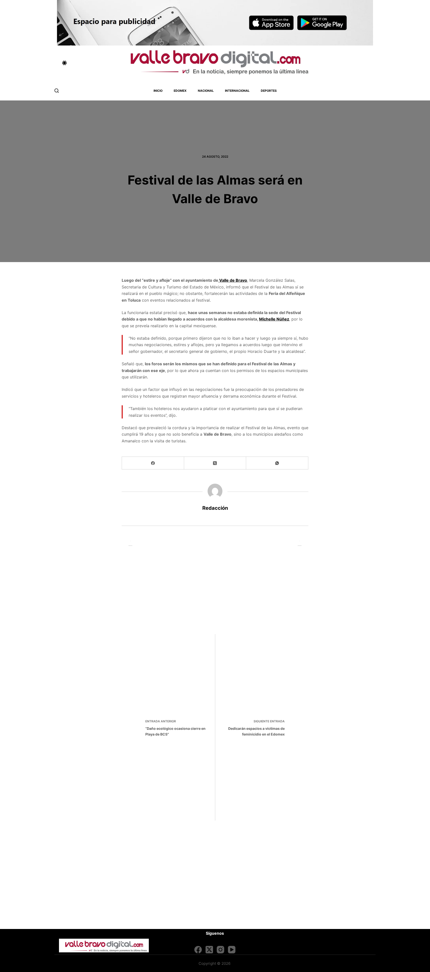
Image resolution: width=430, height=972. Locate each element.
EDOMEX (180, 91)
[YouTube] (231, 949)
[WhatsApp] (277, 463)
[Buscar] (56, 91)
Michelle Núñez (274, 319)
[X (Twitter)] (215, 463)
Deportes (269, 91)
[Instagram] (220, 949)
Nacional (206, 91)
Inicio (158, 91)
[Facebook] (153, 463)
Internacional (237, 91)
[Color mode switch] (64, 62)
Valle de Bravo (232, 280)
